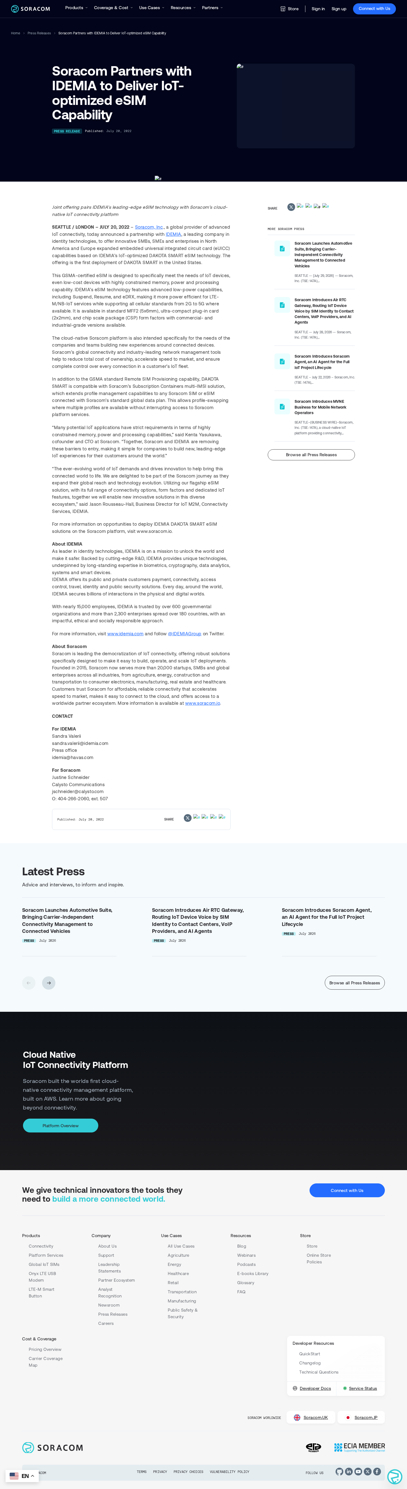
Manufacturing (182, 1301)
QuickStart (309, 1353)
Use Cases (171, 1235)
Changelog (310, 1363)
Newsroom (109, 1305)
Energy (174, 1264)
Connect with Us (374, 8)
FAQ (241, 1291)
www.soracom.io (202, 703)
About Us (107, 1246)
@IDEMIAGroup (185, 633)
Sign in (318, 8)
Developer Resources (313, 1343)
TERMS (142, 1472)
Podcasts (246, 1264)
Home (15, 33)
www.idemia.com (125, 633)
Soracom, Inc (149, 226)
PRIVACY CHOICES (188, 1472)
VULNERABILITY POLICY (229, 1472)
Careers (106, 1323)
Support (106, 1255)
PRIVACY (160, 1472)
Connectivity (41, 1246)
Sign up (339, 8)
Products (31, 1235)
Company (101, 1235)
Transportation (182, 1291)
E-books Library (253, 1273)
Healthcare (178, 1273)
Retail (173, 1282)
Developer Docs (315, 1388)
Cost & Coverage (39, 1338)
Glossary (245, 1282)
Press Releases (39, 33)
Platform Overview (61, 1125)
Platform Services (46, 1255)
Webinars (246, 1255)
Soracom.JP (366, 1417)
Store (293, 8)
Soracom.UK (316, 1417)
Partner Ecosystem (116, 1280)
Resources (241, 1235)
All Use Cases (181, 1246)
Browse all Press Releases (311, 454)
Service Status (363, 1388)
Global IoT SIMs (44, 1264)
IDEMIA (173, 234)
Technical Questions (319, 1372)
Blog (241, 1246)
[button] (48, 983)
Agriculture (178, 1255)
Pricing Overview (45, 1349)
